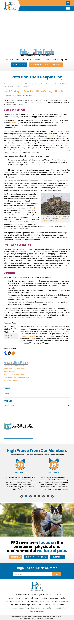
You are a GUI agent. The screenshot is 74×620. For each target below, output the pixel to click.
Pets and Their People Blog (14, 375)
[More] (13, 353)
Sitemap (59, 616)
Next (52, 496)
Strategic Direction (37, 601)
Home (11, 598)
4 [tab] (39, 496)
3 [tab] (35, 496)
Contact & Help (59, 608)
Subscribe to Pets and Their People (46, 65)
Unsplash (55, 221)
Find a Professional (61, 601)
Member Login (57, 557)
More (25, 489)
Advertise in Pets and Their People (17, 378)
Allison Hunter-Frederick (24, 96)
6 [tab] (48, 496)
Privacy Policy (24, 608)
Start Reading (19, 65)
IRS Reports (13, 608)
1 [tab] (26, 496)
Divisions (26, 598)
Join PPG (49, 601)
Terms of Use (36, 608)
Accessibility (47, 608)
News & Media (37, 605)
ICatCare (13, 123)
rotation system (34, 185)
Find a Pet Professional (36, 557)
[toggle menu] (68, 8)
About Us (25, 601)
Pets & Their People (13, 601)
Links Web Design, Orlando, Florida (46, 616)
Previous (21, 496)
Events (18, 598)
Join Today (16, 557)
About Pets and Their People (14, 369)
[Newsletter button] (56, 574)
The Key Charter (58, 605)
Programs (43, 598)
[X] (9, 353)
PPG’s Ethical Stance (11, 372)
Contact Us (14, 605)
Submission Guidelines (12, 381)
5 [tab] (43, 496)
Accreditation (54, 598)
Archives (47, 605)
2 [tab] (30, 496)
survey (40, 317)
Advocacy (34, 598)
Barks (63, 598)
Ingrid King (52, 136)
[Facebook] (5, 353)
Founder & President (37, 611)
